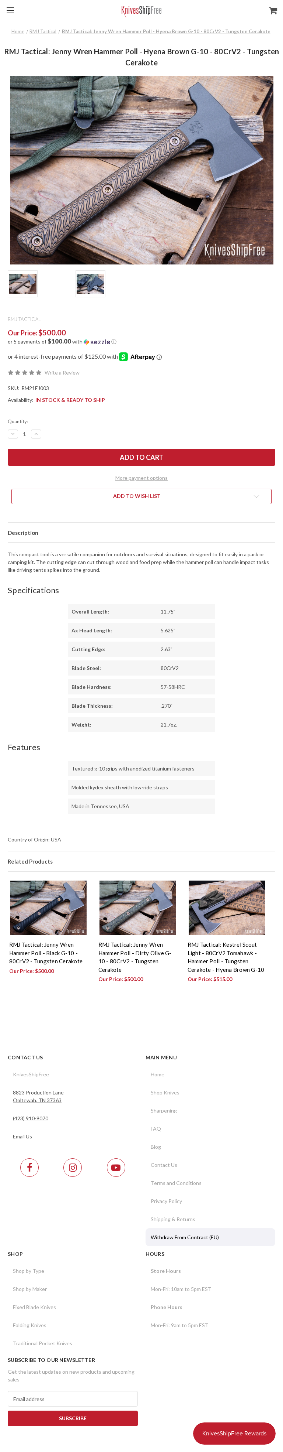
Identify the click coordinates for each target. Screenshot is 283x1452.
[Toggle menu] (10, 10)
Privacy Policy (166, 1201)
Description (23, 532)
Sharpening (164, 1110)
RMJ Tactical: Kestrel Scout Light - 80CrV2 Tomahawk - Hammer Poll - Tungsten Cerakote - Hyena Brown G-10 (226, 957)
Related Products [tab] (30, 861)
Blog (156, 1147)
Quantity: (18, 421)
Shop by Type (28, 1271)
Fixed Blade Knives (34, 1307)
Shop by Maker (30, 1289)
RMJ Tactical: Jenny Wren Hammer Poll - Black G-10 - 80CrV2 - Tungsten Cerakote (46, 952)
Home (157, 1074)
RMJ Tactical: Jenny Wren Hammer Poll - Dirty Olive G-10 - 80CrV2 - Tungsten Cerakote (135, 957)
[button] (141, 341)
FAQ (156, 1128)
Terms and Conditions (176, 1183)
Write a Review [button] (62, 372)
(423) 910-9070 (30, 1118)
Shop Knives (165, 1092)
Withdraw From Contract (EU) (185, 1237)
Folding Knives (29, 1325)
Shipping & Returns (173, 1219)
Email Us (22, 1136)
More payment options (141, 478)
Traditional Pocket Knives (42, 1343)
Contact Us (164, 1165)
